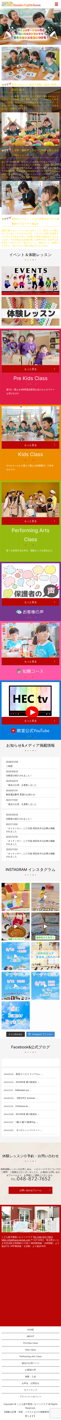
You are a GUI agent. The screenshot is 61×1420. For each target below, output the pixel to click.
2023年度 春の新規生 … (27, 1114)
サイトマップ (30, 1390)
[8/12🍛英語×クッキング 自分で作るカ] (16, 986)
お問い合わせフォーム (30, 1190)
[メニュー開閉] (56, 4)
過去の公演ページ (30, 1363)
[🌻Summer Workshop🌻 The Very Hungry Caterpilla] (45, 926)
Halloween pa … (23, 1090)
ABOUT (30, 1336)
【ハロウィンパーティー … (29, 1130)
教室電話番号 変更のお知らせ (20, 794)
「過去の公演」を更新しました (21, 785)
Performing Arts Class (31, 1356)
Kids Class (30, 1349)
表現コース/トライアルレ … (29, 1074)
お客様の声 (30, 1369)
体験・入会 (30, 1376)
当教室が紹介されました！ (19, 775)
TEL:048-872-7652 (43, 1237)
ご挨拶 (9, 766)
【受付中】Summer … (27, 1098)
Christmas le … (22, 1106)
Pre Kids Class (30, 1343)
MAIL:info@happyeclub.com (16, 1240)
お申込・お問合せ (30, 1383)
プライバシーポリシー (30, 1396)
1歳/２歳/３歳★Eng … (26, 1122)
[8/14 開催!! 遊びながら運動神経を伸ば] (45, 956)
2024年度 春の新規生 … (27, 1082)
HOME (30, 1329)
